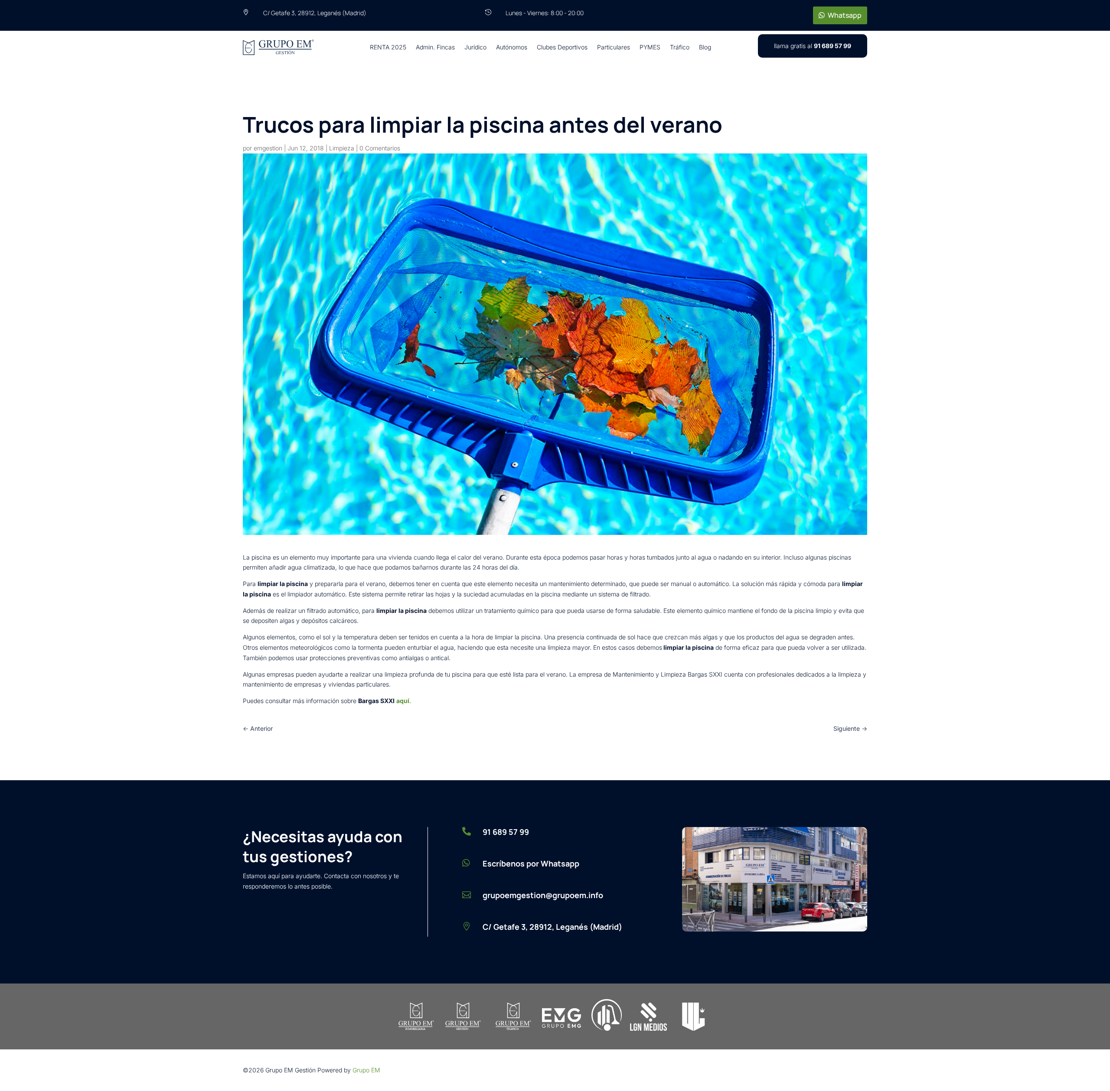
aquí (402, 700)
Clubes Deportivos (562, 47)
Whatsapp (845, 15)
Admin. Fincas (435, 47)
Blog (705, 47)
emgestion (268, 148)
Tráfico (679, 47)
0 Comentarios (379, 148)
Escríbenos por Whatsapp (531, 863)
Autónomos (511, 47)
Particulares (613, 47)
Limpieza (341, 148)
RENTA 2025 (388, 47)
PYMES (650, 47)
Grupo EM (366, 1070)
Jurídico (475, 47)
